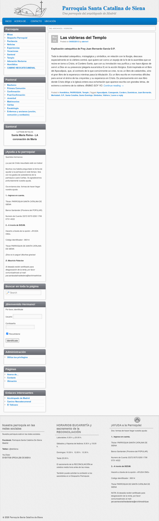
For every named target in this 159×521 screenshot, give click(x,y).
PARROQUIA (75, 92)
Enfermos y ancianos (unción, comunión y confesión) (21, 113)
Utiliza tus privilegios (17, 357)
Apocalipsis (102, 92)
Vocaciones (12, 51)
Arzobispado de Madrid (18, 398)
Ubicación (50, 21)
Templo (85, 92)
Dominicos (132, 92)
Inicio (8, 21)
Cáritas (10, 104)
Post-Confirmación (16, 94)
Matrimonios (13, 101)
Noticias (11, 44)
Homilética (64, 92)
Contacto (36, 21)
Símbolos (98, 95)
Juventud (11, 98)
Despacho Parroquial (17, 37)
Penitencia (12, 41)
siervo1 (85, 41)
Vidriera (106, 95)
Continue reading (114, 85)
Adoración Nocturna (16, 61)
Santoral (11, 54)
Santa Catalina (71, 95)
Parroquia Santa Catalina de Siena (26, 517)
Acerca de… (21, 21)
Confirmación (13, 91)
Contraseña (11, 323)
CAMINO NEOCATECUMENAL (21, 67)
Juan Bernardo (144, 92)
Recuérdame (14, 333)
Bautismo (11, 84)
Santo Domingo (86, 95)
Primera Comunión (16, 88)
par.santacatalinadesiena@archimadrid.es (130, 501)
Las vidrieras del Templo (83, 37)
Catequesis (113, 92)
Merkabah (55, 95)
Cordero (123, 92)
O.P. (62, 95)
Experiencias (13, 47)
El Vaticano (12, 404)
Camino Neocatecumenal (19, 401)
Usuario (9, 316)
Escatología (12, 108)
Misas (10, 34)
